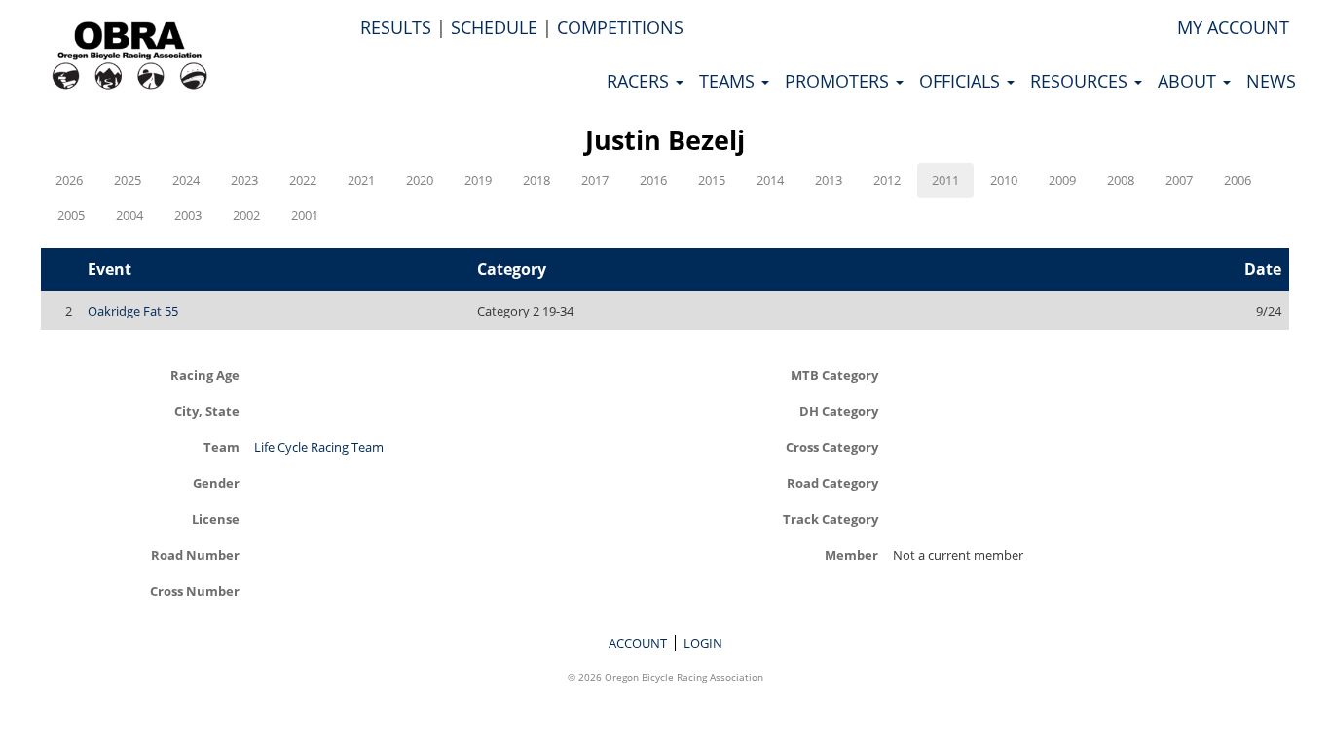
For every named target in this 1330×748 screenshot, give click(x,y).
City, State (207, 410)
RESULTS (395, 27)
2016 (653, 180)
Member (851, 554)
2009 (1062, 180)
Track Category (830, 518)
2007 (1179, 180)
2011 (945, 180)
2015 (711, 180)
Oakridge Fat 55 (133, 310)
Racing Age (205, 374)
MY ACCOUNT (1233, 27)
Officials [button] (962, 81)
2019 (478, 180)
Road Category (832, 482)
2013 (828, 180)
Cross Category (832, 446)
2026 (69, 180)
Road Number (195, 554)
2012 (887, 180)
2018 (536, 180)
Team (221, 446)
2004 (129, 215)
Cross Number (195, 590)
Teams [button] (729, 81)
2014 (770, 180)
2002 (246, 215)
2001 (304, 215)
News (1271, 81)
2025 (127, 180)
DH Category (838, 410)
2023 (244, 180)
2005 (71, 215)
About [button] (1189, 81)
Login (702, 643)
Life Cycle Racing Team (319, 447)
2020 (419, 180)
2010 (1003, 180)
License (216, 518)
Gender (216, 482)
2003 (188, 215)
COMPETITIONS (620, 27)
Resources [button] (1081, 81)
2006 (1237, 180)
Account (638, 643)
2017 (595, 180)
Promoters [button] (839, 81)
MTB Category (834, 374)
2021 (361, 180)
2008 (1120, 180)
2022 (302, 180)
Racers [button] (640, 81)
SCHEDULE (494, 27)
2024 (186, 180)
